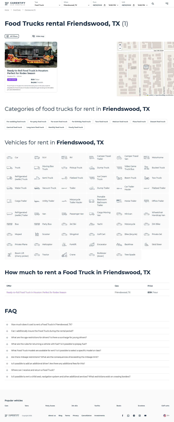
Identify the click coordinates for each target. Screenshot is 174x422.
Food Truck (39, 5)
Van (44, 214)
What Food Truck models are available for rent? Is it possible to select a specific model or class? (56, 350)
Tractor (45, 255)
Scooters (141, 406)
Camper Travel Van (131, 157)
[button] (146, 67)
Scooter (46, 234)
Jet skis (75, 406)
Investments (99, 415)
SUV (44, 157)
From (94, 2)
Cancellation (87, 415)
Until (123, 2)
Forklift (73, 244)
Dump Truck (103, 168)
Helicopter (47, 244)
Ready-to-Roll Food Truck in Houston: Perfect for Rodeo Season (36, 292)
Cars (6, 406)
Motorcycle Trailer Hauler (76, 201)
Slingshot (74, 234)
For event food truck (59, 122)
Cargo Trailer (21, 201)
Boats (119, 406)
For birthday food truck (81, 122)
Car (16, 157)
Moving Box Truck (48, 167)
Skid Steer (157, 244)
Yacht (100, 224)
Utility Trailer (48, 201)
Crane (72, 255)
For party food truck (38, 122)
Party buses (50, 406)
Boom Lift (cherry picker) (22, 254)
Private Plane (21, 244)
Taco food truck (101, 122)
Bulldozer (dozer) (101, 254)
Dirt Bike (156, 224)
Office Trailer (158, 201)
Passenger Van (77, 214)
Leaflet (150, 95)
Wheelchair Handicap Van (158, 213)
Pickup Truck (76, 168)
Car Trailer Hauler (129, 188)
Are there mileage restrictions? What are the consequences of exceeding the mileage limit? (54, 357)
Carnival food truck (14, 127)
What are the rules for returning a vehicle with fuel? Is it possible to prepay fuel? (49, 344)
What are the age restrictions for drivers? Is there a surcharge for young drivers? (49, 337)
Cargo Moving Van (103, 213)
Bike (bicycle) (131, 234)
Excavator (102, 244)
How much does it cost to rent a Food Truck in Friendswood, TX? (41, 324)
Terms (67, 415)
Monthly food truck (56, 127)
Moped (18, 234)
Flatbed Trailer (158, 188)
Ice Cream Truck (102, 177)
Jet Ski (73, 224)
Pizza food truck (139, 122)
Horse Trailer (130, 201)
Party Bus (46, 224)
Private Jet (157, 234)
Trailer (72, 188)
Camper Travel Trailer (104, 157)
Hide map (40, 36)
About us (52, 415)
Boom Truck (130, 178)
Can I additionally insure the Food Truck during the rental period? (42, 331)
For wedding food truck (16, 122)
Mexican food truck (120, 122)
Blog (60, 415)
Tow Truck (157, 178)
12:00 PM (112, 5)
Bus (17, 224)
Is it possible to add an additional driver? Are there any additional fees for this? (48, 363)
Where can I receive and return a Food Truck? (32, 370)
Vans (27, 406)
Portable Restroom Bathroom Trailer (102, 201)
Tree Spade (130, 255)
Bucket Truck (158, 168)
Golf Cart (101, 234)
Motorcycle (130, 224)
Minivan (128, 214)
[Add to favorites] (54, 44)
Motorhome (157, 157)
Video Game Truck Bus (130, 167)
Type (36, 2)
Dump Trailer (103, 188)
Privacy (76, 415)
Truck (17, 168)
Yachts (97, 406)
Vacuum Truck (49, 188)
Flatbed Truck (76, 178)
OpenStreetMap (160, 95)
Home (7, 10)
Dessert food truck (157, 122)
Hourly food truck (76, 127)
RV (71, 157)
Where (66, 2)
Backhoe (129, 244)
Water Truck (21, 188)
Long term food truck (35, 127)
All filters (14, 36)
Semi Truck (47, 178)
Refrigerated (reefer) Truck (21, 177)
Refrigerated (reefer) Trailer (21, 213)
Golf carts (165, 406)
